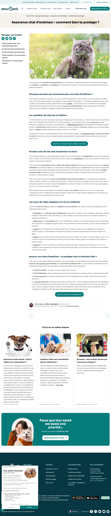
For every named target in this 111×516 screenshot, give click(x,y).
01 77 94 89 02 (98, 480)
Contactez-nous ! (52, 2)
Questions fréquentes (28, 2)
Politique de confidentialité (76, 476)
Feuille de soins (73, 2)
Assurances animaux (42, 16)
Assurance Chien (32, 8)
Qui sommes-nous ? (52, 469)
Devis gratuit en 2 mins (54, 438)
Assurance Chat (45, 8)
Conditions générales (74, 472)
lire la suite (59, 385)
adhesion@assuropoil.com (98, 478)
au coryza (95, 122)
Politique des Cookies (74, 479)
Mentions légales (51, 479)
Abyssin (35, 237)
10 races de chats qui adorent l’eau (13, 49)
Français (74, 511)
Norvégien (37, 213)
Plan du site (49, 483)
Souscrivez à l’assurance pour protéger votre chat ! (69, 144)
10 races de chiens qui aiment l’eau (13, 52)
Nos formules (58, 8)
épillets (69, 103)
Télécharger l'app (80, 8)
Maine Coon (38, 221)
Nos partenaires (51, 476)
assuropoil (6, 404)
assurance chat (44, 263)
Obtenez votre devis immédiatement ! (69, 294)
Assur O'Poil (30, 16)
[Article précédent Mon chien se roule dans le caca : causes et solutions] (31, 316)
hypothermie (78, 158)
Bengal (36, 229)
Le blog (67, 8)
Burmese (37, 245)
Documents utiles (63, 2)
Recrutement (50, 472)
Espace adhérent (102, 2)
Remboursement (40, 2)
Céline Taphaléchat (52, 304)
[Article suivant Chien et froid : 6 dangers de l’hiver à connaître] (107, 316)
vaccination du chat (88, 134)
